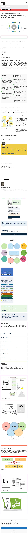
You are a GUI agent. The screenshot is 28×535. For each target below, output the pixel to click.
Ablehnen (14, 530)
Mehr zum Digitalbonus (14, 234)
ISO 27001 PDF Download (5, 298)
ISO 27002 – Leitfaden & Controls (6, 296)
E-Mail (4, 139)
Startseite (2, 13)
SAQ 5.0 (14, 112)
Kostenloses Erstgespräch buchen (6, 274)
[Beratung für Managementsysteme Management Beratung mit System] (3, 3)
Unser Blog (4, 13)
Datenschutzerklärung (14, 214)
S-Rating (20, 79)
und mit (11, 325)
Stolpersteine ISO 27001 (5, 294)
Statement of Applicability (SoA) (6, 292)
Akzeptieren (14, 528)
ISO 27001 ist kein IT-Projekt (5, 284)
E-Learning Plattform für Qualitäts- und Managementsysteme (9, 167)
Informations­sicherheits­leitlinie (6, 286)
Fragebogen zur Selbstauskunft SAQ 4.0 (6, 163)
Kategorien (2, 370)
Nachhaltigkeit (7, 179)
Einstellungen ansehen (14, 532)
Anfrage (2, 9)
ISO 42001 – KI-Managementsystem (6, 290)
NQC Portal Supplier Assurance (5, 166)
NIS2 (5, 9)
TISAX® (9, 9)
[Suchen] (9, 6)
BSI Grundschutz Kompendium (6, 288)
